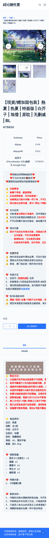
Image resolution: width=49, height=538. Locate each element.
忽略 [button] (43, 533)
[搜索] (40, 5)
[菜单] (45, 5)
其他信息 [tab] (24, 351)
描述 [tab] (24, 345)
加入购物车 (32, 326)
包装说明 (25, 289)
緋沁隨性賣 (11, 5)
